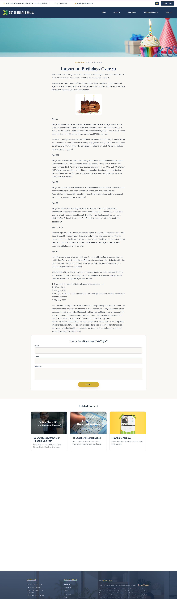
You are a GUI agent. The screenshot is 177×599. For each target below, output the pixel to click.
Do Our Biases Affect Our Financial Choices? (46, 439)
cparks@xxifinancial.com (84, 3)
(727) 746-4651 (62, 3)
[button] (104, 12)
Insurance (67, 594)
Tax (65, 597)
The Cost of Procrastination (87, 437)
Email (37, 356)
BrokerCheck (143, 585)
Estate (66, 591)
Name (37, 346)
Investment (68, 587)
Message (38, 366)
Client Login (167, 3)
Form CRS (107, 580)
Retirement (67, 584)
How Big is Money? (121, 437)
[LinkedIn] (157, 3)
